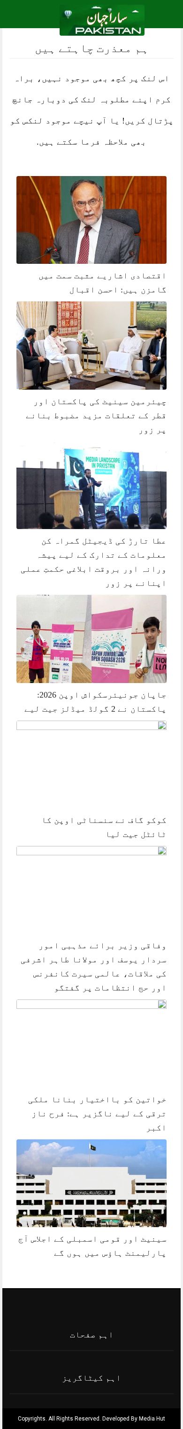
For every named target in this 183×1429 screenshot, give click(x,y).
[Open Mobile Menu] (164, 20)
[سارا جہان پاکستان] (102, 19)
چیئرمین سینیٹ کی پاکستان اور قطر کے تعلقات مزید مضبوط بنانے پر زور (96, 415)
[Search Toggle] (47, 20)
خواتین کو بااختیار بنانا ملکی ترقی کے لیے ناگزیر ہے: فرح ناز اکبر (97, 1113)
